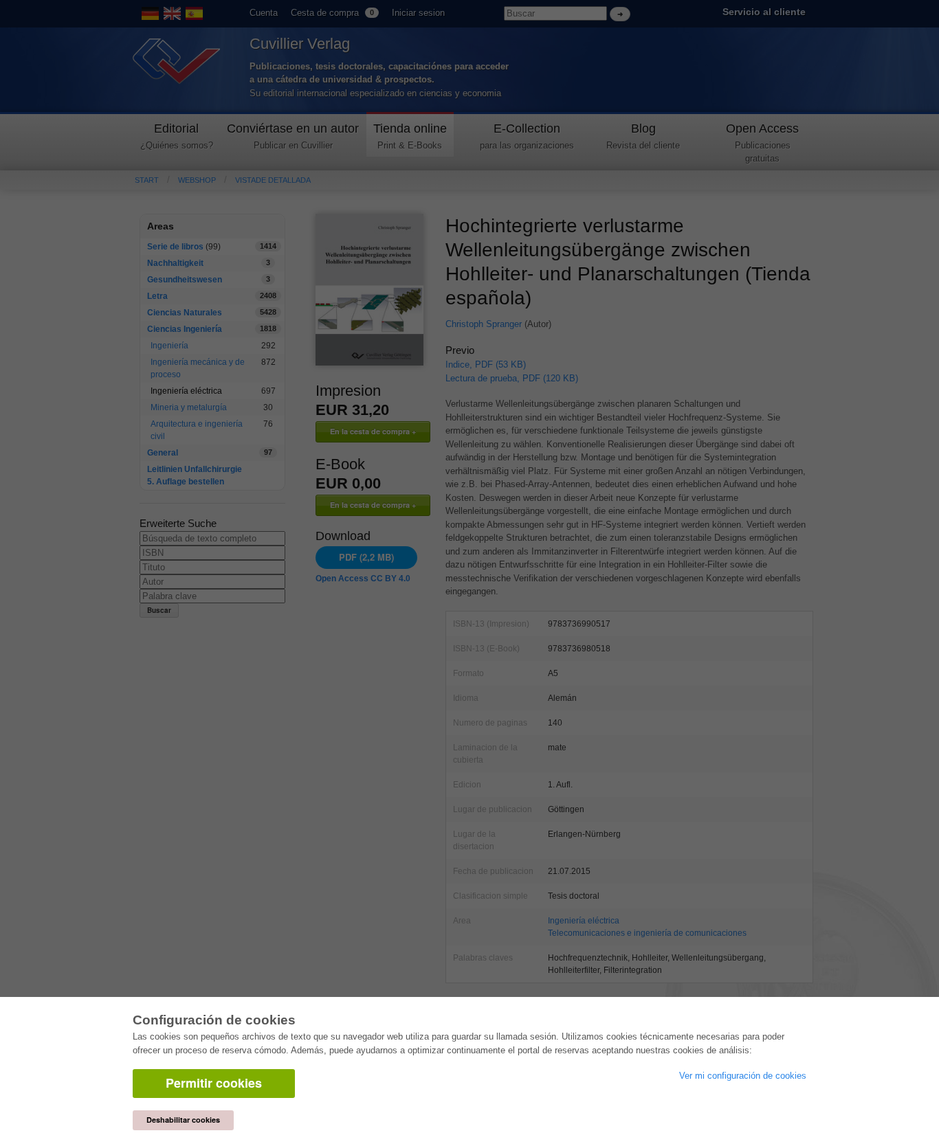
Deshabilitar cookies (183, 1119)
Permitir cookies (214, 1083)
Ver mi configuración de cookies (742, 1075)
